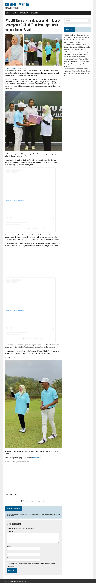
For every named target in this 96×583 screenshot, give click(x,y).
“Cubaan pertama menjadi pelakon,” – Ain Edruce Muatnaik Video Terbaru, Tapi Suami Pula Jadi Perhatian (76, 54)
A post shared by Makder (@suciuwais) (30, 338)
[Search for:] (76, 21)
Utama (8, 13)
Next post (40, 501)
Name (9, 546)
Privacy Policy (23, 13)
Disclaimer (34, 13)
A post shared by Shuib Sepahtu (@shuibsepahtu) (30, 228)
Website (9, 558)
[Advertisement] (33, 264)
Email (9, 552)
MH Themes (24, 581)
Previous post (28, 501)
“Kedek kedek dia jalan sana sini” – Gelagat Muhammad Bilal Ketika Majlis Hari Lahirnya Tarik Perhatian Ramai (77, 47)
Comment (10, 531)
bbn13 (13, 68)
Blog (14, 13)
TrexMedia (36, 458)
